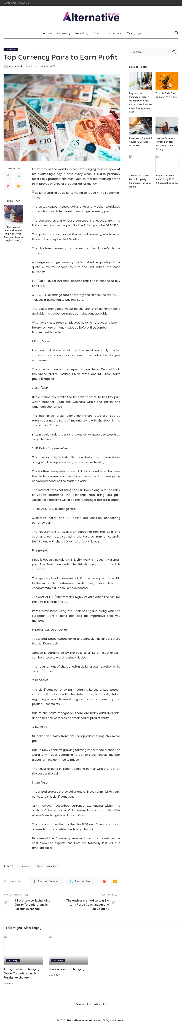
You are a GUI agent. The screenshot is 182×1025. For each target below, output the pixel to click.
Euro (39, 866)
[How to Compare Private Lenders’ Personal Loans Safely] (167, 125)
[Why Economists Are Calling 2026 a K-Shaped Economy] (167, 163)
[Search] (176, 33)
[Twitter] (19, 176)
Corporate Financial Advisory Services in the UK (140, 142)
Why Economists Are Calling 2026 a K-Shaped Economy (167, 179)
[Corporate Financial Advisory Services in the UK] (140, 125)
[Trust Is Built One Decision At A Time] (167, 81)
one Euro (53, 866)
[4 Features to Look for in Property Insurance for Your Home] (140, 163)
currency (25, 866)
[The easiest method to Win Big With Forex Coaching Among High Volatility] (13, 214)
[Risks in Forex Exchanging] (69, 950)
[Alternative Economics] (91, 16)
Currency (10, 49)
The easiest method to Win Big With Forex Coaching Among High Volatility (13, 234)
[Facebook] (8, 176)
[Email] (19, 186)
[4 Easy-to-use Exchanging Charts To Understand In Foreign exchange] (23, 950)
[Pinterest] (8, 186)
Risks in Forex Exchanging (66, 969)
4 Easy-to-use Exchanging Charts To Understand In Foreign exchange (21, 973)
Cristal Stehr (16, 66)
